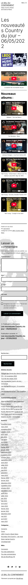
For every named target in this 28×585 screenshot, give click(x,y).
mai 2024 (4, 439)
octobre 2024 (5, 432)
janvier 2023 (5, 480)
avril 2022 (4, 503)
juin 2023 (4, 468)
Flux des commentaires (8, 554)
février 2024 (5, 447)
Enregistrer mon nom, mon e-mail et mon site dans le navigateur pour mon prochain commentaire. (15, 306)
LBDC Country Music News (9, 534)
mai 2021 (4, 516)
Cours (3, 531)
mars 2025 (4, 427)
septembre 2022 (6, 491)
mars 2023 (4, 475)
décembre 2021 (6, 514)
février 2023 (5, 478)
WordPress (19, 578)
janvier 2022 (5, 511)
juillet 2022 (4, 496)
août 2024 (4, 434)
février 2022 (5, 508)
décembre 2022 (6, 483)
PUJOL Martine (6, 411)
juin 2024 (4, 437)
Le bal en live (18, 406)
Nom (3, 275)
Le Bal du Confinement (12, 575)
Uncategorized (5, 541)
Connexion (4, 549)
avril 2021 (4, 519)
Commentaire (6, 256)
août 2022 (4, 493)
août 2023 (4, 462)
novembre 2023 (6, 455)
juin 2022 (4, 498)
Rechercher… (5, 353)
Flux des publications (7, 552)
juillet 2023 (4, 465)
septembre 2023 (6, 460)
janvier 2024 (5, 450)
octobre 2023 (5, 457)
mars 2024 (4, 444)
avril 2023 (4, 473)
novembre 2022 (6, 485)
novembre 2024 (6, 429)
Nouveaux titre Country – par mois (12, 536)
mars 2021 (4, 521)
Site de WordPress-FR (8, 557)
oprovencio (6, 228)
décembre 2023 (6, 452)
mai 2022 (4, 501)
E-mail (3, 285)
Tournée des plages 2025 (9, 378)
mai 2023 (4, 470)
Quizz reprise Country (8, 539)
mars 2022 (4, 506)
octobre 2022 (5, 488)
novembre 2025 (6, 424)
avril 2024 (4, 442)
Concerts (4, 529)
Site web (4, 294)
